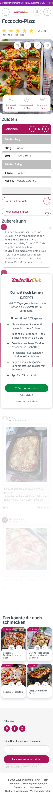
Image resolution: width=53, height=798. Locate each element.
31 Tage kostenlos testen (26, 388)
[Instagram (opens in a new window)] (22, 728)
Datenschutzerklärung (14, 768)
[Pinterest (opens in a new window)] (7, 728)
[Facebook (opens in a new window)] (14, 728)
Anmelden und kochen (26, 401)
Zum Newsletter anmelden (26, 759)
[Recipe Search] (47, 12)
